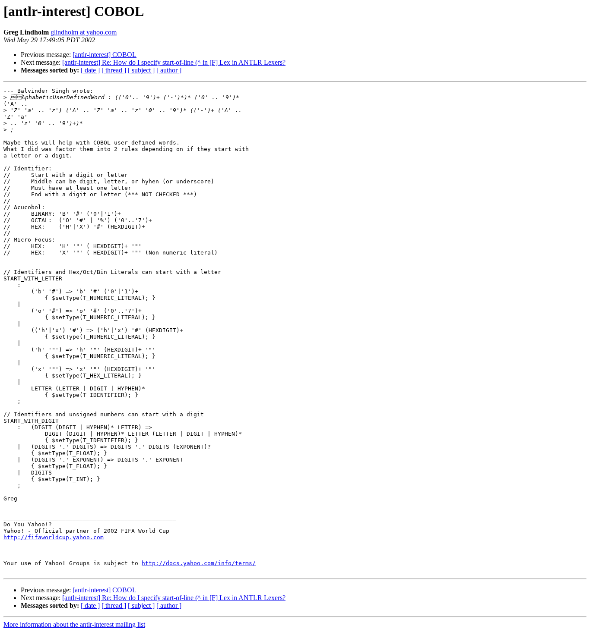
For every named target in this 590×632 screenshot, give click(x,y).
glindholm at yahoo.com (84, 32)
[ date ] (90, 70)
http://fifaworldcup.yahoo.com (53, 537)
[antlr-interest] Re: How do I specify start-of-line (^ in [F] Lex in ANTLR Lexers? (173, 62)
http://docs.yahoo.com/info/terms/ (199, 563)
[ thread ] (114, 70)
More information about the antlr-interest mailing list (74, 624)
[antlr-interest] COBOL (104, 54)
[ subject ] (141, 70)
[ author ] (168, 70)
